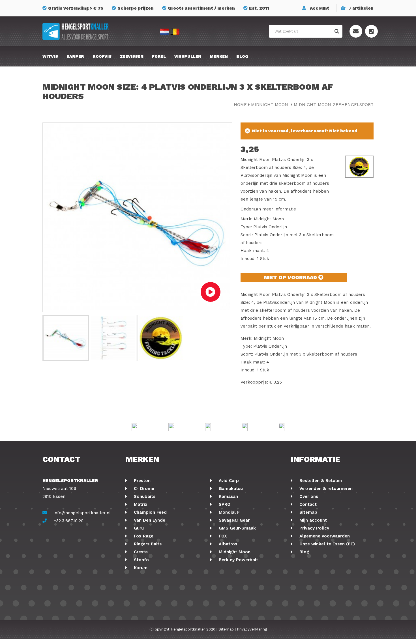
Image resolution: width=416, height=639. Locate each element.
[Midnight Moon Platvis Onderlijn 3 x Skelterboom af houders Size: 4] (66, 338)
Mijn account (312, 520)
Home (240, 104)
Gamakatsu (230, 488)
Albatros (227, 544)
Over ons (308, 496)
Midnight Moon (270, 104)
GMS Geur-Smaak (236, 528)
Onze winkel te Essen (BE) (326, 544)
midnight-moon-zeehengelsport (334, 104)
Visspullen (187, 56)
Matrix (139, 504)
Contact (307, 504)
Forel (159, 56)
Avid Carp (228, 480)
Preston (141, 480)
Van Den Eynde (148, 520)
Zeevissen (131, 56)
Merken (219, 56)
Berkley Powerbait (237, 559)
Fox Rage (142, 536)
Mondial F (228, 512)
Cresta (140, 551)
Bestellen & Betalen (320, 480)
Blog (242, 56)
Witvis (50, 56)
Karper (75, 56)
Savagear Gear (233, 520)
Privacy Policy (313, 528)
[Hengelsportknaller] (94, 31)
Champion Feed (149, 512)
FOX (222, 536)
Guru (138, 528)
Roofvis (102, 56)
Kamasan (227, 496)
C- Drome (143, 488)
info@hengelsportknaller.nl (82, 512)
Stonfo (140, 559)
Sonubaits (143, 496)
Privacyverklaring (252, 629)
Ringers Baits (147, 544)
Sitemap (307, 512)
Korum (139, 567)
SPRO (223, 504)
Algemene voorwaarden (324, 536)
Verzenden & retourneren (325, 488)
